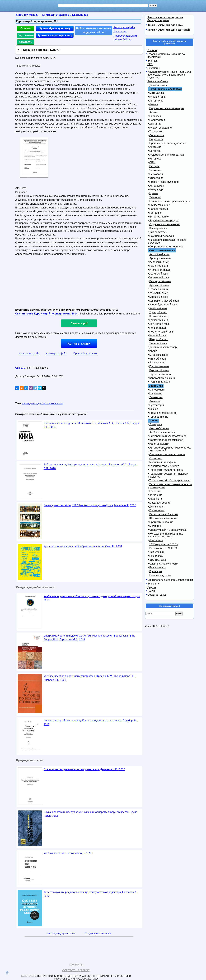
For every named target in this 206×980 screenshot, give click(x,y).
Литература (156, 100)
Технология (156, 131)
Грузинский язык (159, 366)
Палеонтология (158, 209)
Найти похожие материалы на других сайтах (93, 30)
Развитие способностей (163, 514)
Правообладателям (85, 353)
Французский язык (160, 258)
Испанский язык (159, 262)
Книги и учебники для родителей (168, 29)
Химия (153, 112)
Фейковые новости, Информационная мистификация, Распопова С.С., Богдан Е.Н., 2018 (90, 466)
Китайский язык (158, 354)
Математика (156, 93)
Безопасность (157, 567)
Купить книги (79, 343)
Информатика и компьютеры (166, 108)
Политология (157, 120)
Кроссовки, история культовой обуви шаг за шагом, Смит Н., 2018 (83, 546)
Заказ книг (155, 495)
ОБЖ (152, 162)
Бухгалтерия (156, 405)
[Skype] (40, 388)
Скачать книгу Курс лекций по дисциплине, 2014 (46, 313)
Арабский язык (158, 308)
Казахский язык (158, 316)
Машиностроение (159, 502)
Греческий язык (158, 320)
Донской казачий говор (163, 347)
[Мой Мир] (26, 388)
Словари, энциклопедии (163, 563)
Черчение (155, 170)
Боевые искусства (160, 575)
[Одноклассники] (22, 388)
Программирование (161, 522)
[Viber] (31, 388)
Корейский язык (158, 296)
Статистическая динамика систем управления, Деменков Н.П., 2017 (84, 769)
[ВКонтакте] (17, 388)
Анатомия (155, 147)
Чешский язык (157, 335)
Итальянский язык (160, 269)
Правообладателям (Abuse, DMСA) (125, 37)
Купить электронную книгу (54, 35)
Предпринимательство (163, 412)
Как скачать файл (29, 353)
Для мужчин (156, 552)
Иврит (153, 351)
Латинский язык (158, 273)
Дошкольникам (158, 85)
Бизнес (153, 409)
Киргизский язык (159, 370)
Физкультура (156, 189)
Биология (155, 116)
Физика (153, 104)
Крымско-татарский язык (164, 300)
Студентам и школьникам (164, 224)
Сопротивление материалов (166, 246)
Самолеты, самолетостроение (167, 454)
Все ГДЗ (152, 60)
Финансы (154, 401)
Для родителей (158, 232)
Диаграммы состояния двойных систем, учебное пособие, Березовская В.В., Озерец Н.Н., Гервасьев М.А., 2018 (89, 637)
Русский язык (157, 96)
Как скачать (120, 31)
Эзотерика (155, 424)
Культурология (158, 228)
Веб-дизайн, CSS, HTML (163, 548)
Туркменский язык (160, 374)
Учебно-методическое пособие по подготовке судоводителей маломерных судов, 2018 (92, 598)
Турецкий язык (158, 312)
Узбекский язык (158, 293)
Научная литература (161, 236)
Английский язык (159, 254)
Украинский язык (159, 277)
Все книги (153, 583)
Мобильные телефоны (162, 462)
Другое (151, 587)
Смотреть (25, 42)
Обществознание (159, 205)
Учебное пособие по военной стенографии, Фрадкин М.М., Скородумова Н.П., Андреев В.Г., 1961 (90, 678)
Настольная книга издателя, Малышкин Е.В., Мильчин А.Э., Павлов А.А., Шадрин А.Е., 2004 (92, 425)
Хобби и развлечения (162, 432)
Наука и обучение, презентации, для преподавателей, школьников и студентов (169, 74)
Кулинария (155, 571)
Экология (155, 197)
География (155, 212)
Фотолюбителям (159, 428)
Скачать (25, 28)
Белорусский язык (160, 281)
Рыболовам (156, 556)
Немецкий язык (158, 266)
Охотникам (155, 458)
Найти (151, 591)
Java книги (155, 498)
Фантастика (156, 540)
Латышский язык (159, 324)
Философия (156, 178)
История (154, 166)
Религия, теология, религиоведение (170, 201)
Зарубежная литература (163, 220)
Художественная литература (166, 154)
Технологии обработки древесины (169, 480)
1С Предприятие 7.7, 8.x (163, 544)
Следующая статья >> (98, 933)
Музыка (153, 193)
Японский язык (158, 343)
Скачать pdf (79, 323)
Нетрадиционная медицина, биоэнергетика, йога (165, 535)
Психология (156, 174)
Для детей (155, 123)
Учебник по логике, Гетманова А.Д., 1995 (68, 853)
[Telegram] (35, 388)
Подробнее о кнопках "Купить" (41, 49)
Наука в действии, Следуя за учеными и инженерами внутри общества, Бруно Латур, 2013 (90, 814)
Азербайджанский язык (163, 304)
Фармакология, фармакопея (166, 440)
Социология (156, 135)
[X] (44, 388)
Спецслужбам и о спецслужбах (168, 529)
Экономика (156, 397)
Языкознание (157, 362)
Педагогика (156, 139)
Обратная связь (156, 594)
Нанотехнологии (159, 443)
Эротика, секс (157, 559)
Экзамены (153, 68)
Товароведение (158, 416)
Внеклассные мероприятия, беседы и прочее (165, 19)
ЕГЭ (150, 64)
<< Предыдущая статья (61, 933)
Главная (152, 50)
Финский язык (157, 358)
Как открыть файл (124, 27)
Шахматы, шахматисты (163, 518)
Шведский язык (158, 339)
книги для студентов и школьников (42, 403)
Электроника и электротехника (167, 436)
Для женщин (156, 506)
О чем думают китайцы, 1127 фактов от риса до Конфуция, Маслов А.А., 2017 (90, 505)
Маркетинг (155, 393)
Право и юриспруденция (164, 181)
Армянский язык (159, 285)
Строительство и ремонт (164, 466)
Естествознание (159, 216)
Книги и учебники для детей (165, 25)
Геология (154, 491)
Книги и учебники (157, 81)
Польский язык (158, 327)
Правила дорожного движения (167, 143)
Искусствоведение (160, 127)
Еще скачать (26, 35)
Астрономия (156, 185)
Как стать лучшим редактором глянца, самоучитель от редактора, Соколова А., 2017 (91, 894)
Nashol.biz (29, 976)
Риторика (155, 158)
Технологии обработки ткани (166, 469)
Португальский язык (161, 331)
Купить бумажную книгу (54, 28)
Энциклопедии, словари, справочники (170, 580)
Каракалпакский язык (162, 378)
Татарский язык (158, 289)
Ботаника (155, 151)
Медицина (155, 526)
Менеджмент (157, 389)
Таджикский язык (159, 382)
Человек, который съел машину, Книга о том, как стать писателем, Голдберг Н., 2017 (90, 722)
